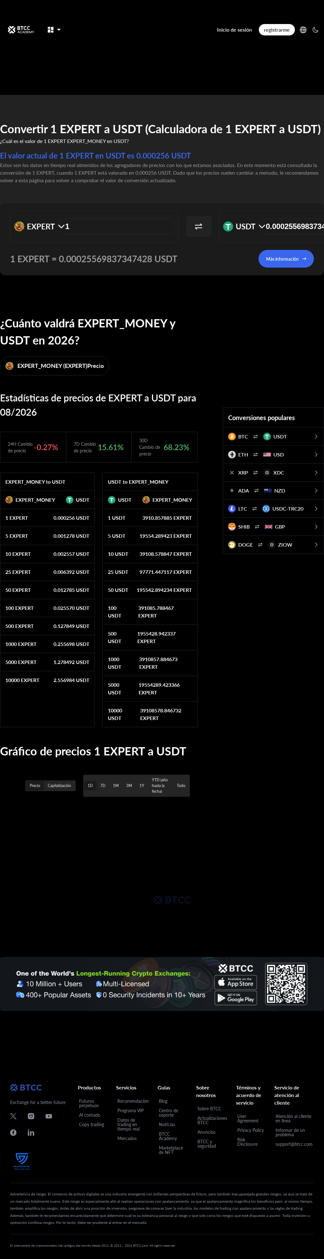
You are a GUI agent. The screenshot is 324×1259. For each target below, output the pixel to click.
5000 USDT (115, 688)
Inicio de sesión (234, 30)
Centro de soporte (168, 1113)
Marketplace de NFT (171, 1150)
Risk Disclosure (247, 1142)
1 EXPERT (16, 518)
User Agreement (248, 1118)
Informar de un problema (290, 1132)
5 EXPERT (16, 536)
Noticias (167, 1124)
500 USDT (115, 637)
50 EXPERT (18, 590)
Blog (163, 1101)
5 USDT (117, 536)
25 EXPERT (18, 572)
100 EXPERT (19, 608)
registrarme (277, 30)
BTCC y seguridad (206, 1144)
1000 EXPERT (21, 644)
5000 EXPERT (21, 662)
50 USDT (118, 590)
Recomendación (133, 1101)
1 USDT (117, 518)
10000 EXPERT (22, 680)
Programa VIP (130, 1110)
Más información (282, 259)
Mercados (127, 1138)
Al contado (89, 1115)
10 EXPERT (18, 554)
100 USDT (115, 611)
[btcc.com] (21, 30)
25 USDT (118, 572)
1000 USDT (115, 663)
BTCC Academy (168, 1136)
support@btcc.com (294, 1144)
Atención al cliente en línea (293, 1118)
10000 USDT (115, 714)
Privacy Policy (250, 1130)
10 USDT (118, 554)
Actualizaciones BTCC (212, 1120)
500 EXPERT (19, 626)
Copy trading (91, 1124)
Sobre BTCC (209, 1108)
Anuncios (206, 1132)
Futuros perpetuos (89, 1103)
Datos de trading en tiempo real (128, 1124)
